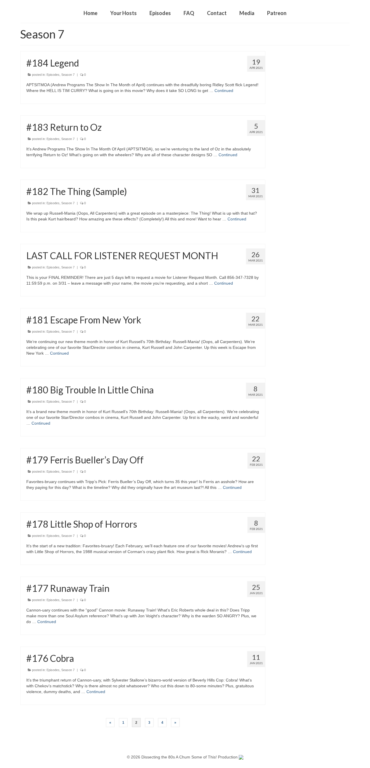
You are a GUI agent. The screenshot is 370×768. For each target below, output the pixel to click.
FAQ (189, 13)
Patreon (276, 13)
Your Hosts (123, 13)
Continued (223, 90)
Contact (217, 13)
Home (90, 13)
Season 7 (68, 74)
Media (246, 13)
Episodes (160, 13)
